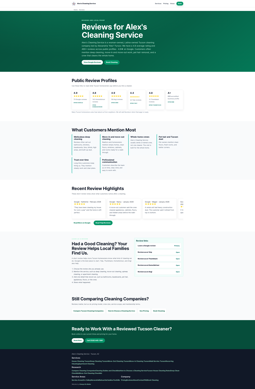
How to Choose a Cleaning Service (121, 311)
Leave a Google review (159, 246)
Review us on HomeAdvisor (159, 265)
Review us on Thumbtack (159, 259)
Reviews (129, 380)
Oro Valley (87, 380)
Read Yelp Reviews (103, 223)
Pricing (165, 3)
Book (180, 3)
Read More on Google (82, 223)
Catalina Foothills (113, 380)
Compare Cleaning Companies (84, 371)
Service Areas (77, 380)
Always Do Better (85, 384)
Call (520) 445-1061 (95, 340)
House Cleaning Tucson (81, 361)
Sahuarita (103, 380)
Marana (94, 380)
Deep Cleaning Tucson (99, 361)
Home (75, 10)
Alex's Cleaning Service (86, 3)
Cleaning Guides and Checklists (108, 371)
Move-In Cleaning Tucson (139, 361)
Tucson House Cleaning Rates (158, 371)
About (135, 380)
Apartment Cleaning (86, 364)
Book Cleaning (112, 62)
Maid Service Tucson (157, 361)
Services (158, 3)
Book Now (78, 340)
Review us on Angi (159, 272)
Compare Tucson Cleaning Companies (88, 311)
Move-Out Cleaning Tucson (118, 361)
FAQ (145, 380)
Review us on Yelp (159, 252)
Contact (141, 380)
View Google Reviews (92, 62)
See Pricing (144, 311)
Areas (172, 3)
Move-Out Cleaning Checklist (90, 373)
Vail (98, 380)
